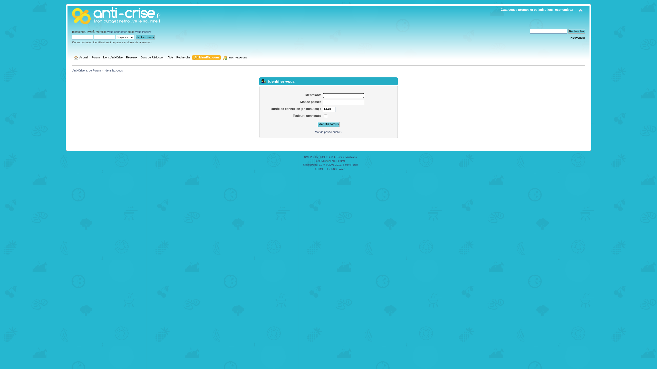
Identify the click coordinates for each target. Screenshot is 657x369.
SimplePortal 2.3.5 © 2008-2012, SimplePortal (330, 164)
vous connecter (117, 31)
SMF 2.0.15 (311, 157)
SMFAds (321, 160)
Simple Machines (347, 157)
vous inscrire (143, 31)
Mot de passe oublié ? (328, 132)
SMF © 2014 (327, 157)
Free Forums (337, 160)
